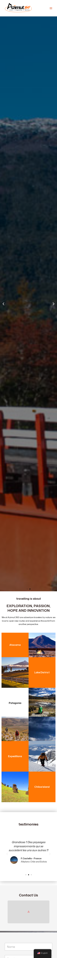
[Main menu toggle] (51, 8)
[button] (3, 304)
